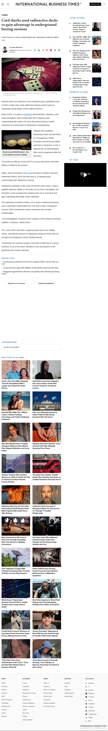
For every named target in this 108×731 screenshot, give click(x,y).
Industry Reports (28, 720)
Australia (67, 683)
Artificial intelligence (29, 703)
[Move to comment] (59, 50)
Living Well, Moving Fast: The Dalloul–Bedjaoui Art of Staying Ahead (82, 113)
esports (25, 710)
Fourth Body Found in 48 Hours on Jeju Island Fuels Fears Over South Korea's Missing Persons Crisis (16, 633)
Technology (5, 703)
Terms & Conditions (50, 690)
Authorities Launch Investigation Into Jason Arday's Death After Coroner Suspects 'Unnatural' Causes (81, 27)
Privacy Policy (48, 693)
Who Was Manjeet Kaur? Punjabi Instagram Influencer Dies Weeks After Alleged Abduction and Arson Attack (81, 55)
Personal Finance (7, 700)
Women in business (29, 706)
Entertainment (6, 706)
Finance (25, 696)
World (3, 683)
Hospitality (26, 686)
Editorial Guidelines (46, 283)
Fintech (25, 716)
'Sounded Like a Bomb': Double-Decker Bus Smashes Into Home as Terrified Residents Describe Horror (46, 477)
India (65, 686)
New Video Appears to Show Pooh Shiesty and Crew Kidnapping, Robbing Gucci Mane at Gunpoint (46, 602)
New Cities (26, 713)
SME (3, 696)
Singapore (67, 690)
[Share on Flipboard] (47, 50)
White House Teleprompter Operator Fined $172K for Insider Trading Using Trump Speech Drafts (81, 83)
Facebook (28, 114)
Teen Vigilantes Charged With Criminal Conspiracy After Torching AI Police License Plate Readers (16, 571)
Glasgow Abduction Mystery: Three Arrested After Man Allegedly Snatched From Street (46, 446)
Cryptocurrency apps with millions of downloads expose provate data (30, 268)
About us (46, 683)
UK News (4, 686)
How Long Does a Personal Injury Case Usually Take (80, 150)
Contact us (47, 686)
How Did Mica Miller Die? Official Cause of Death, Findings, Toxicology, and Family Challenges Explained (82, 41)
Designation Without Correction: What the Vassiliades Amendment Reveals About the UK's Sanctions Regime (81, 101)
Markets (4, 690)
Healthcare (26, 690)
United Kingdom (69, 693)
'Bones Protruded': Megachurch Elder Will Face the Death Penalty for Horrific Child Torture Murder (45, 633)
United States (68, 696)
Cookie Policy (48, 696)
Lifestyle (4, 710)
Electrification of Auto (29, 693)
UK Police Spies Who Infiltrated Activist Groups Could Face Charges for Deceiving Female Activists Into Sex (82, 69)
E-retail (25, 683)
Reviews (4, 716)
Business (4, 693)
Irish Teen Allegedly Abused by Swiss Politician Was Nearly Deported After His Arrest (44, 414)
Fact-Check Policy (49, 706)
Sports (4, 713)
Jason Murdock (17, 47)
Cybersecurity (27, 700)
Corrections (47, 700)
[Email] (55, 50)
